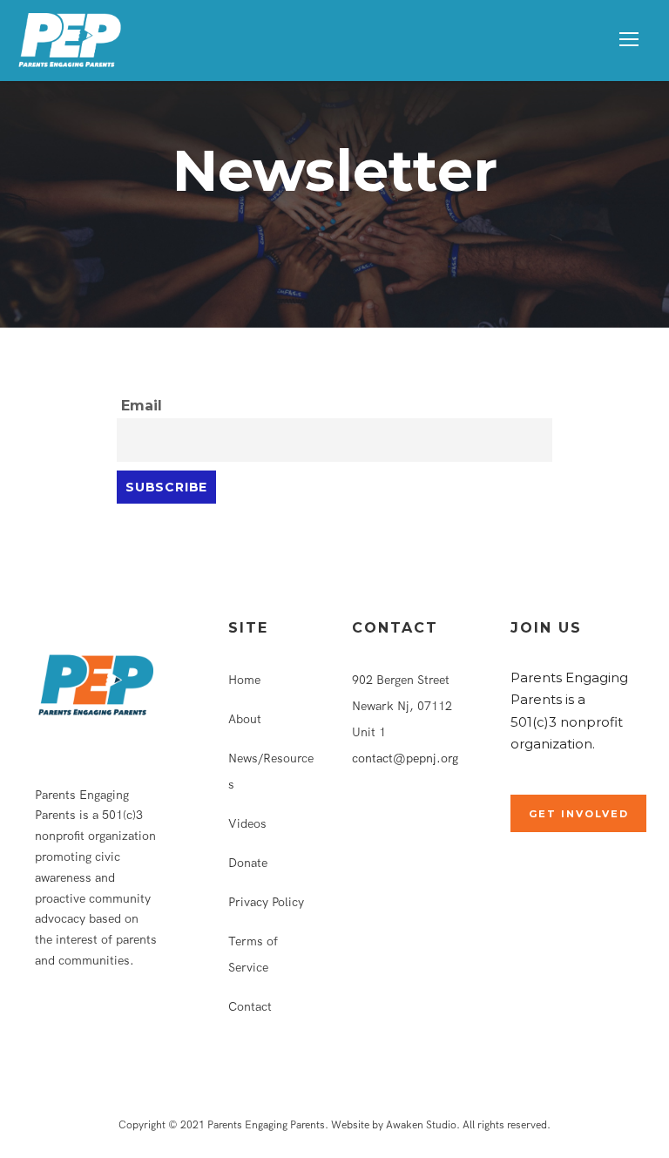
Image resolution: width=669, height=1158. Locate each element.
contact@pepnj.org (405, 758)
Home (244, 679)
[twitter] (99, 1025)
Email (141, 405)
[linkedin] (67, 1025)
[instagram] (130, 1025)
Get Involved (579, 814)
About (244, 719)
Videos (247, 823)
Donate (247, 862)
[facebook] (39, 1025)
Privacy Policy (266, 902)
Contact (250, 1006)
